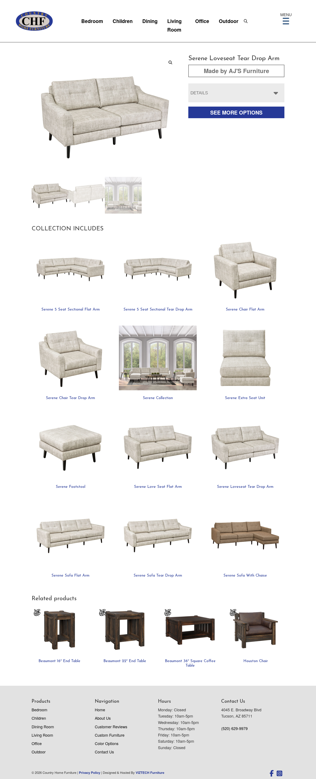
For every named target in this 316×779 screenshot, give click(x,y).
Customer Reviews (111, 726)
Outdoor (228, 20)
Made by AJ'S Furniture (236, 71)
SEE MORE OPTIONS (236, 112)
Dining (150, 20)
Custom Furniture (109, 735)
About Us (103, 718)
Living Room (174, 21)
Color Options (106, 743)
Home (100, 709)
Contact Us (104, 752)
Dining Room (43, 726)
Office (202, 20)
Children (123, 20)
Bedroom (92, 20)
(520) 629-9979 (234, 728)
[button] (170, 62)
